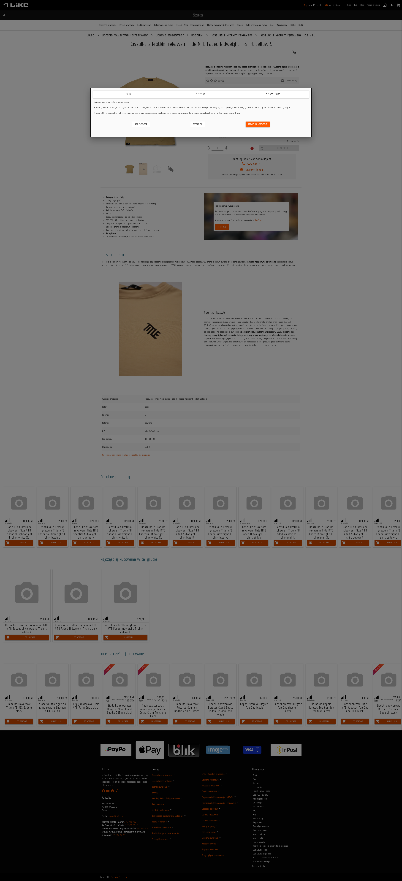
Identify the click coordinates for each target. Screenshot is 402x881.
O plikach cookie (273, 94)
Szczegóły (201, 94)
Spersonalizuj (197, 124)
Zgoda (129, 94)
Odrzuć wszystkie (141, 124)
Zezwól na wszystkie (257, 124)
